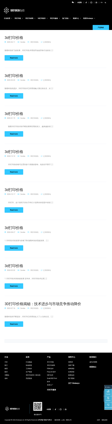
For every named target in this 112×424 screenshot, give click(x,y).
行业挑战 (29, 362)
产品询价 (101, 27)
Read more (14, 58)
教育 (6, 368)
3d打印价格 (14, 37)
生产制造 (29, 372)
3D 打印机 (50, 362)
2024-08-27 (11, 232)
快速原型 (29, 365)
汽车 (6, 362)
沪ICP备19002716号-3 (45, 420)
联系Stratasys (88, 18)
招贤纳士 (92, 367)
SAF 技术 (50, 375)
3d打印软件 (42, 18)
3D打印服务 (54, 18)
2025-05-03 (11, 80)
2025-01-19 (11, 118)
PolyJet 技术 (51, 372)
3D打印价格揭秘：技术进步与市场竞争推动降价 (43, 304)
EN (101, 2)
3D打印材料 (29, 18)
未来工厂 (50, 385)
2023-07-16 (11, 308)
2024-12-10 (11, 156)
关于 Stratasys (74, 383)
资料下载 (71, 365)
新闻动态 (71, 375)
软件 (48, 381)
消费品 (7, 375)
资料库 (70, 362)
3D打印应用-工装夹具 (33, 375)
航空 (6, 372)
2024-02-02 (11, 270)
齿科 (6, 378)
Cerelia (22, 42)
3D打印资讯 (34, 42)
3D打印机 (18, 18)
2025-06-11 (11, 42)
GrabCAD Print (52, 378)
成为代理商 (93, 362)
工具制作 (29, 368)
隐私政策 (104, 420)
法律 (98, 420)
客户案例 (71, 378)
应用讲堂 (71, 372)
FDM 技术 (50, 368)
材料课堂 (71, 368)
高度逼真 (29, 378)
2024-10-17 (11, 194)
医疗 (6, 365)
